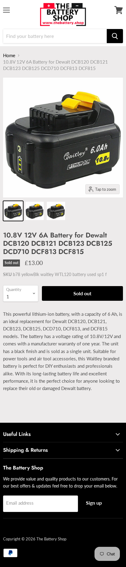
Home (9, 55)
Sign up (94, 503)
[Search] (115, 36)
